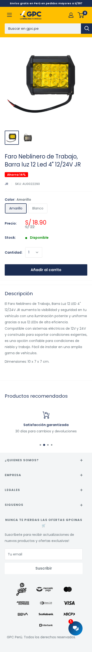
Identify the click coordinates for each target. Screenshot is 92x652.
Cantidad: (13, 252)
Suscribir (43, 568)
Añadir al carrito (46, 269)
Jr (6, 184)
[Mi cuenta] (71, 15)
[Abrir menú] (9, 15)
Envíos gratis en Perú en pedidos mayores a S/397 (46, 3)
